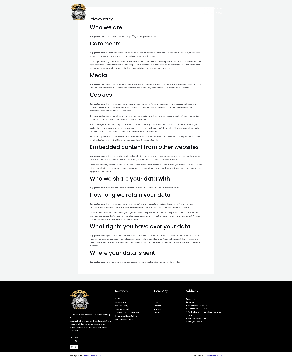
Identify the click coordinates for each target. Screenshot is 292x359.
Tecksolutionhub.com (92, 356)
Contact (170, 12)
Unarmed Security (122, 309)
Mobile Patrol (120, 302)
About (127, 12)
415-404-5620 (213, 13)
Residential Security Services (127, 312)
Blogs (154, 12)
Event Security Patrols (124, 319)
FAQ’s (161, 12)
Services (135, 12)
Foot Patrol (119, 299)
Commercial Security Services (127, 316)
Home (119, 12)
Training (145, 12)
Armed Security (121, 306)
